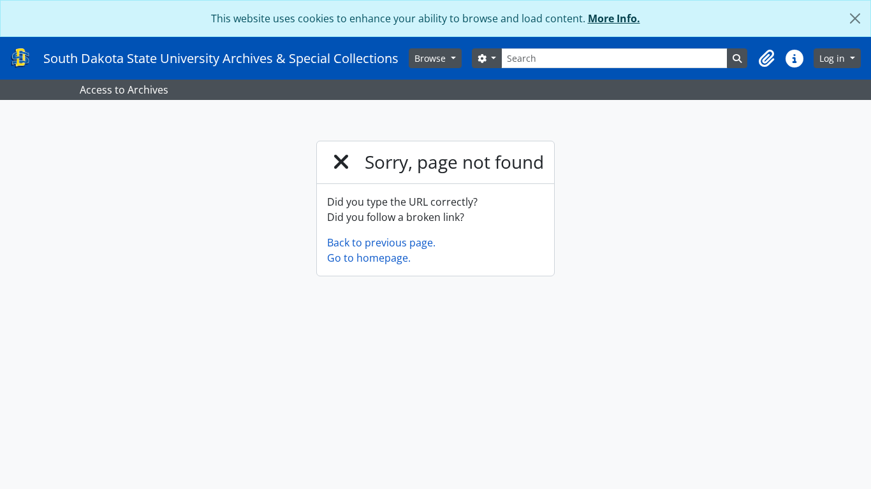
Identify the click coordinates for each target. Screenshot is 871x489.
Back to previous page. (381, 243)
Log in (833, 58)
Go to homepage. (369, 258)
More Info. (614, 18)
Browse (431, 58)
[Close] (855, 18)
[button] (766, 59)
